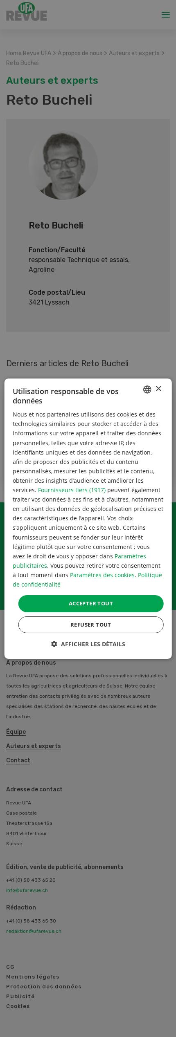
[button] (88, 644)
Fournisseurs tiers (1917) (72, 490)
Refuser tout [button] (90, 624)
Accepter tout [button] (91, 603)
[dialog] (88, 518)
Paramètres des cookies (102, 575)
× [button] (158, 389)
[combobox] (147, 389)
